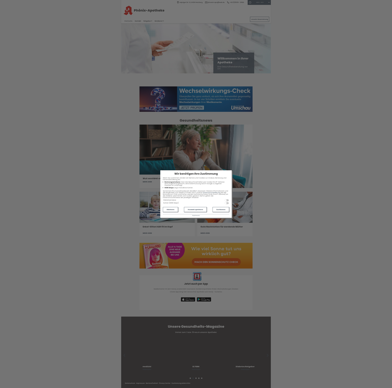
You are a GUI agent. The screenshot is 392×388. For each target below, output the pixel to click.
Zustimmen (220, 210)
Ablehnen (170, 210)
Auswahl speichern (195, 210)
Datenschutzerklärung (211, 192)
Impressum (196, 215)
